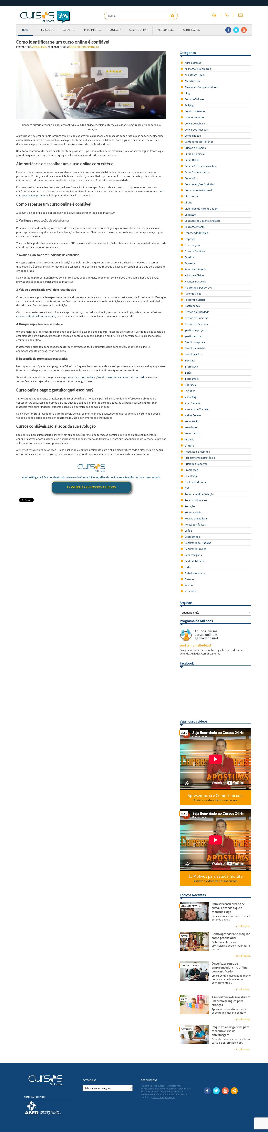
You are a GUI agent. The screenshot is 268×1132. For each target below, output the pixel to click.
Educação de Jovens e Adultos (203, 220)
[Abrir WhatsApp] (258, 1122)
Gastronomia (192, 306)
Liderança (190, 385)
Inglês (188, 372)
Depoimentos (92, 30)
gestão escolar (193, 336)
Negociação (191, 421)
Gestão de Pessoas (196, 324)
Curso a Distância (195, 154)
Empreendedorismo (196, 233)
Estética (189, 257)
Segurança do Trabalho (198, 543)
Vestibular (190, 591)
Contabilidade (193, 135)
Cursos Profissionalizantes (200, 166)
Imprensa (190, 360)
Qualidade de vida (195, 482)
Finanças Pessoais (195, 281)
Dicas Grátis (192, 196)
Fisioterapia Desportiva (198, 287)
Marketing (190, 397)
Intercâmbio (192, 378)
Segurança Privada (195, 549)
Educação (190, 214)
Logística (190, 391)
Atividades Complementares (201, 87)
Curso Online (192, 160)
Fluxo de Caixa (193, 293)
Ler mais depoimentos (163, 1097)
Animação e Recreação (198, 69)
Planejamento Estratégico (200, 457)
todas (188, 567)
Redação (190, 506)
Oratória (189, 445)
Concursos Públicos (196, 129)
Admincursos (38, 46)
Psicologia (191, 476)
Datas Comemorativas (198, 172)
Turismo (189, 579)
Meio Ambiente (193, 403)
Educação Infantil (194, 227)
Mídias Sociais (193, 415)
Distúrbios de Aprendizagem (201, 208)
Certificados (191, 30)
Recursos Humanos (196, 500)
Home (25, 30)
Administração (193, 62)
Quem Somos (46, 30)
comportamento (194, 117)
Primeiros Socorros (196, 464)
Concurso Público (195, 123)
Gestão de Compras (196, 318)
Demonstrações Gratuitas (200, 184)
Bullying (189, 105)
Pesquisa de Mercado (197, 451)
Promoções (191, 470)
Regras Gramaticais (196, 518)
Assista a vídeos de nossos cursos (215, 800)
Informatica (191, 366)
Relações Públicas (195, 524)
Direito (188, 202)
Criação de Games (195, 148)
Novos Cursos (193, 433)
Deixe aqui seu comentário (84, 46)
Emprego (190, 239)
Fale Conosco (166, 30)
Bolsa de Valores (194, 99)
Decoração (191, 178)
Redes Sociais (193, 512)
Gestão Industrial (195, 348)
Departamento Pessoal (198, 190)
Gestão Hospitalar (195, 342)
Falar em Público (194, 275)
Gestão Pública (193, 354)
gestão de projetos (196, 330)
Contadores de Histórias (199, 141)
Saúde (188, 530)
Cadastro (69, 30)
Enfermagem (192, 245)
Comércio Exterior (195, 111)
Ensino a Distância (195, 251)
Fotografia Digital (195, 299)
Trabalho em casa (195, 573)
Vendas (189, 585)
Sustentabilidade (195, 561)
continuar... (243, 926)
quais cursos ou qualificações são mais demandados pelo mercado (105, 377)
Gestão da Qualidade (197, 312)
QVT (187, 488)
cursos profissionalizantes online (35, 316)
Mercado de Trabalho (197, 409)
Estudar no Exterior (196, 269)
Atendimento (192, 81)
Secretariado (192, 536)
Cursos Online (138, 30)
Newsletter (191, 427)
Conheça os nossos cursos (91, 487)
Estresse (190, 263)
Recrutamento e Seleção (199, 494)
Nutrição (189, 439)
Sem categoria (193, 555)
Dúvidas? (115, 30)
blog (187, 93)
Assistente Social (195, 75)
